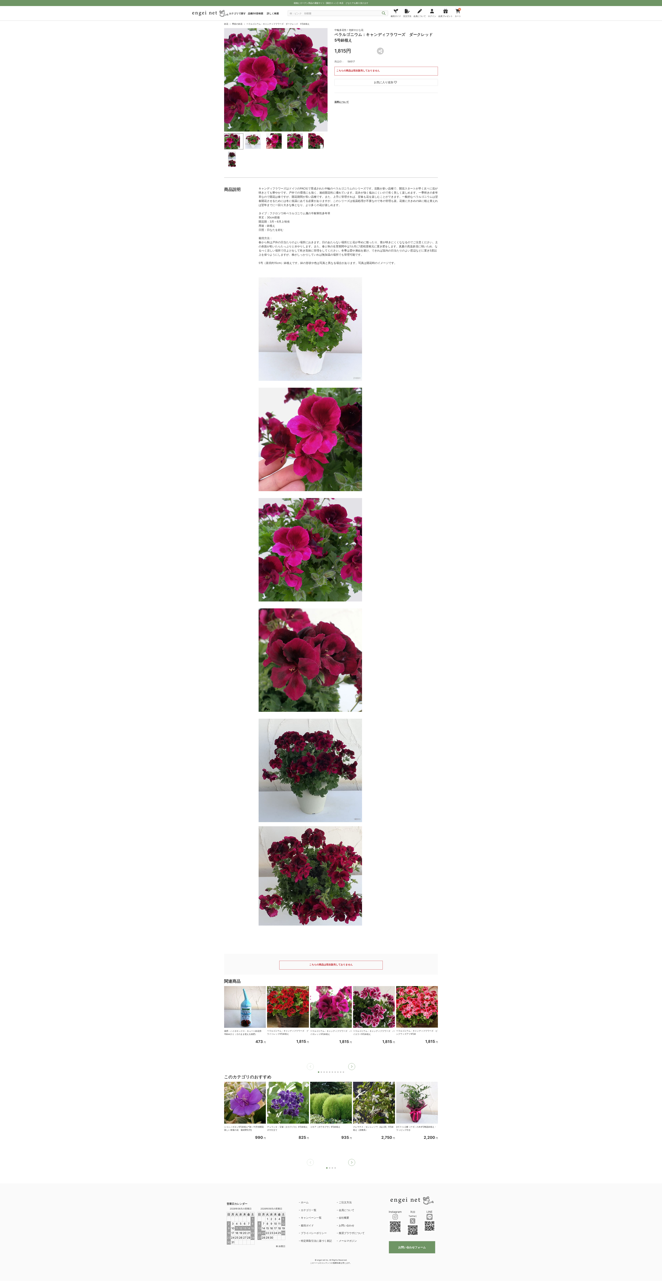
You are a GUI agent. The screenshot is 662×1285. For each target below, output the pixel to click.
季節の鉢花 (237, 24)
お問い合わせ (346, 1225)
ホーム (305, 1202)
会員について (346, 1210)
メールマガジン (348, 1240)
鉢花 (226, 24)
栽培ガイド (307, 1225)
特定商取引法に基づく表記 (316, 1240)
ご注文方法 (345, 1202)
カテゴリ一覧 (308, 1210)
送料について (341, 101)
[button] (351, 1066)
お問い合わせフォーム (412, 1247)
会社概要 (344, 1217)
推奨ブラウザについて (352, 1233)
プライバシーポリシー (314, 1233)
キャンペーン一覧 (311, 1217)
